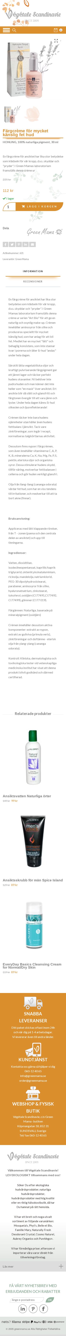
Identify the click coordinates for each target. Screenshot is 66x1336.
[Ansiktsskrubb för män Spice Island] (33, 840)
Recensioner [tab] (33, 281)
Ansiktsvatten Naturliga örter (27, 796)
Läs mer (8, 1266)
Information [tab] (33, 271)
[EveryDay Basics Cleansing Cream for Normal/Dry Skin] (33, 924)
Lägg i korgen (42, 206)
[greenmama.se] (33, 13)
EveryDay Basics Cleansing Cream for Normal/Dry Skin (32, 965)
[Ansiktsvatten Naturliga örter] (33, 755)
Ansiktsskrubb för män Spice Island (33, 880)
